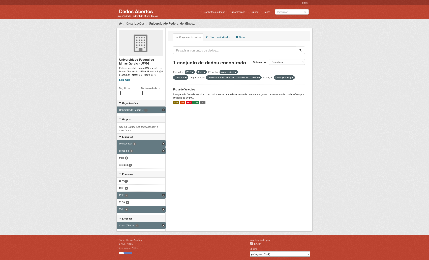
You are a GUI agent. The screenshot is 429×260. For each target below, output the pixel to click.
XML (182, 102)
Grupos (254, 12)
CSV (176, 102)
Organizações (237, 12)
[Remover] (192, 72)
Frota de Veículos (184, 89)
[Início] (120, 23)
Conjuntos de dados (214, 12)
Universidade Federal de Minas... (172, 23)
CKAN (255, 243)
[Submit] (305, 11)
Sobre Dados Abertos (130, 240)
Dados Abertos (136, 11)
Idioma (253, 248)
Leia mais (124, 79)
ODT (202, 102)
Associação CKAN (128, 248)
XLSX (195, 102)
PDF (189, 102)
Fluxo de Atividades (219, 37)
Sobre (267, 12)
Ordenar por (260, 62)
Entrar (305, 2)
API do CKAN (126, 244)
